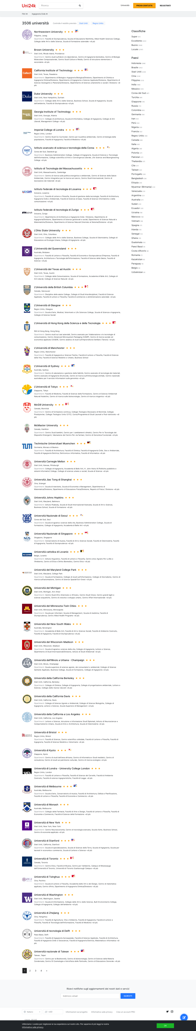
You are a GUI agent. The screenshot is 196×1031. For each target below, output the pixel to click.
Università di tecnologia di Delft (52, 930)
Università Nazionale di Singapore (53, 533)
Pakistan (135, 157)
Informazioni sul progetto (76, 1012)
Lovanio (43, 556)
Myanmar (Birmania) (141, 186)
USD (50, 1012)
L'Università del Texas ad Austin (52, 269)
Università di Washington (48, 894)
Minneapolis (58, 610)
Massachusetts (49, 172)
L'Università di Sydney (46, 366)
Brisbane (46, 252)
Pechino (42, 881)
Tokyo (45, 390)
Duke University (43, 93)
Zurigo (44, 214)
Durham (61, 97)
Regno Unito (98, 23)
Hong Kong (54, 331)
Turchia (135, 97)
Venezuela (136, 191)
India (133, 84)
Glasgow (49, 309)
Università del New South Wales (52, 624)
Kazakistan (136, 259)
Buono (134, 45)
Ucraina (135, 212)
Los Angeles (57, 718)
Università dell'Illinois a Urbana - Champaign (59, 660)
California (47, 682)
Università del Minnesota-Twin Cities (55, 606)
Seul (49, 519)
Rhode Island (48, 53)
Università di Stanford (46, 840)
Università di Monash (46, 804)
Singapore (38, 537)
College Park (57, 574)
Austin (52, 273)
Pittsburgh (54, 465)
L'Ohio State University (47, 230)
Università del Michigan (47, 588)
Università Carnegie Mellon (49, 461)
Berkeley (55, 682)
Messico (135, 88)
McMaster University (46, 425)
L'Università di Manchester (49, 348)
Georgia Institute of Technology (52, 111)
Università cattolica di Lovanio (51, 551)
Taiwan (37, 955)
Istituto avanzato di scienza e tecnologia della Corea (64, 147)
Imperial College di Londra (49, 129)
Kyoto (45, 754)
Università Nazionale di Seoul (50, 515)
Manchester (51, 352)
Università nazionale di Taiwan (51, 951)
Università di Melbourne (47, 786)
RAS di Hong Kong (41, 331)
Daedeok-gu (52, 152)
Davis (54, 700)
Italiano (30, 1012)
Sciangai (42, 483)
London (49, 134)
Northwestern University (48, 31)
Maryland (47, 501)
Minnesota (47, 610)
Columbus (52, 234)
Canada (37, 291)
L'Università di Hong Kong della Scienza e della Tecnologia (67, 323)
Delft (46, 935)
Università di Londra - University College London (62, 768)
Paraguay (136, 263)
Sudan (134, 204)
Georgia (46, 115)
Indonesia (136, 63)
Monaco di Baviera (50, 447)
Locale (134, 49)
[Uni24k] (29, 5)
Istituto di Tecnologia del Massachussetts (58, 168)
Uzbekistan (137, 272)
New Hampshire (50, 97)
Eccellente (136, 40)
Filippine (37, 36)
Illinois (45, 664)
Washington (48, 898)
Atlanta (54, 115)
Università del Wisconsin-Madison (53, 642)
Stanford (55, 844)
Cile (133, 165)
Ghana (134, 238)
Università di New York (47, 822)
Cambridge (61, 172)
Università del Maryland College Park (55, 569)
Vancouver (45, 291)
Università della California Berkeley (54, 678)
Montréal (45, 408)
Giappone (38, 390)
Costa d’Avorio (138, 250)
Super (134, 36)
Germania (38, 447)
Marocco (135, 216)
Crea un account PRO (125, 1012)
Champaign (54, 664)
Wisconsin (47, 646)
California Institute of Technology (53, 70)
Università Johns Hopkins (48, 497)
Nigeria (135, 127)
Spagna (135, 225)
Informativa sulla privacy (102, 1012)
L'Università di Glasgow (47, 305)
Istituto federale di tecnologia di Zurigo (56, 209)
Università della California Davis (52, 696)
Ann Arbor (56, 592)
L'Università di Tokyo (46, 386)
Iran (133, 118)
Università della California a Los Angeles (57, 714)
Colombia (136, 110)
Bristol (48, 736)
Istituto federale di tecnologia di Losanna (57, 189)
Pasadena (53, 74)
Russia (134, 105)
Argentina (136, 195)
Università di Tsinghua (47, 876)
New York (47, 826)
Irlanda (134, 229)
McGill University (43, 404)
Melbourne (46, 790)
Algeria (135, 148)
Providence (59, 53)
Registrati (165, 5)
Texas (45, 74)
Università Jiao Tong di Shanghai (53, 479)
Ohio (45, 234)
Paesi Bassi (38, 935)
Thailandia (136, 161)
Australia (37, 252)
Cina (36, 483)
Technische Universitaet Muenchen (54, 443)
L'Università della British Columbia (53, 287)
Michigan (47, 592)
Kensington (47, 628)
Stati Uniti (83, 23)
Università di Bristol (45, 732)
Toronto (44, 862)
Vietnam (135, 221)
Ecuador (135, 208)
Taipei (43, 955)
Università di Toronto (46, 858)
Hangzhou (43, 917)
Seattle (57, 898)
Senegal (135, 233)
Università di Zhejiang (46, 912)
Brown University (44, 49)
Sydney (45, 370)
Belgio (36, 556)
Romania (135, 255)
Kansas (46, 465)
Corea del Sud (40, 152)
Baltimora (56, 501)
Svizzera (37, 193)
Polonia (135, 152)
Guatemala (136, 242)
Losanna (45, 193)
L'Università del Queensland (50, 248)
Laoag (44, 36)
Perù (133, 123)
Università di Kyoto (45, 750)
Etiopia (135, 182)
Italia (133, 144)
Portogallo (136, 174)
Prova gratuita (144, 5)
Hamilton (45, 429)
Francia (135, 131)
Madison (56, 646)
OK (165, 1025)
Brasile (134, 67)
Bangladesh (137, 178)
